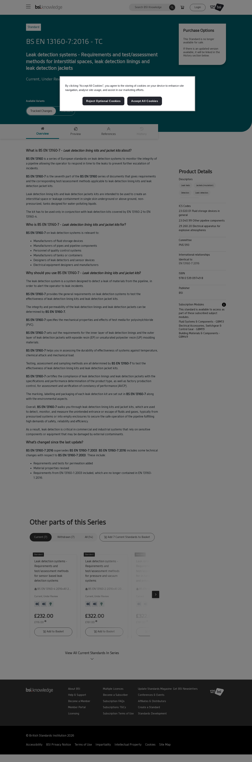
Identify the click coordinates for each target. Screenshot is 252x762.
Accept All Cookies (144, 101)
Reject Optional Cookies (103, 101)
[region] (127, 93)
